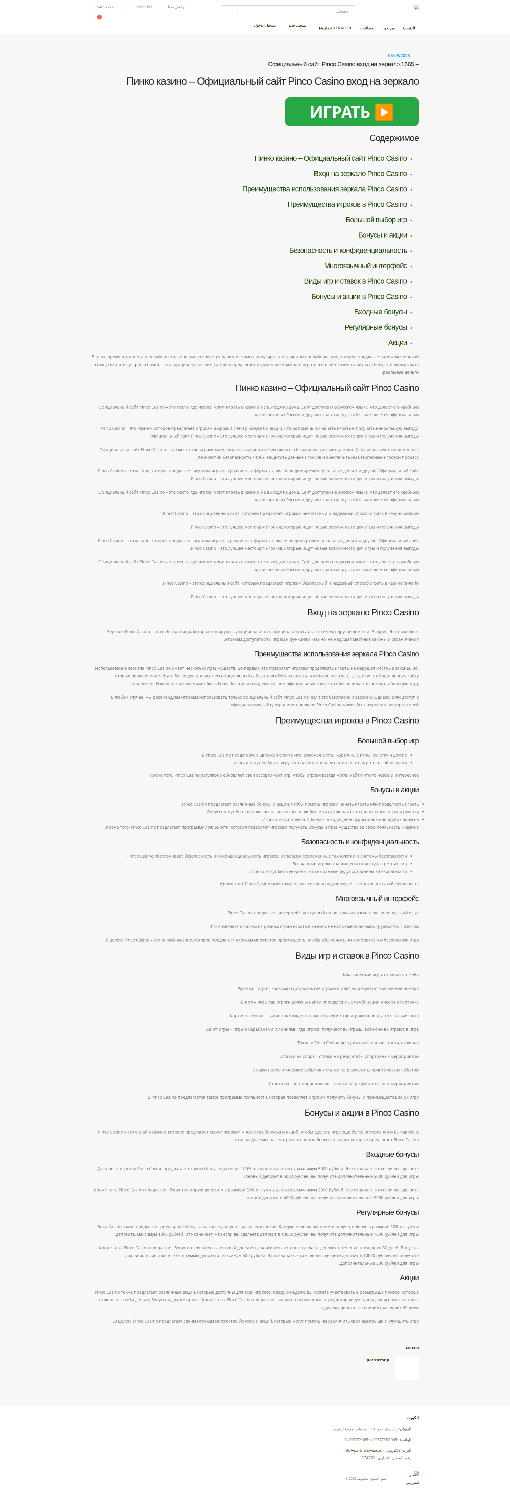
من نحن (389, 27)
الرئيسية (409, 27)
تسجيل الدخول (265, 25)
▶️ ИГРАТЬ (352, 112)
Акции (397, 342)
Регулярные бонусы (375, 327)
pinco (140, 364)
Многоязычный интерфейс (365, 265)
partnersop (378, 1359)
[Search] (230, 11)
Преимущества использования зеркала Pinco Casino (324, 189)
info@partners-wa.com (364, 1450)
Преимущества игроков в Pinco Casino (347, 204)
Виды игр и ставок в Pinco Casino (355, 281)
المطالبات (367, 27)
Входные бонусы (380, 312)
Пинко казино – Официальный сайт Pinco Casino (331, 158)
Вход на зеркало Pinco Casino (360, 173)
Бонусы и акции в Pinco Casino (359, 296)
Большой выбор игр (376, 219)
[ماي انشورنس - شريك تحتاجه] (389, 11)
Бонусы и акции (382, 235)
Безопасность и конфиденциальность (348, 250)
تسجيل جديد (297, 25)
